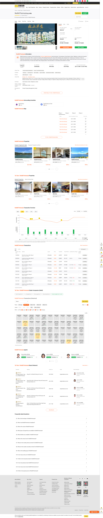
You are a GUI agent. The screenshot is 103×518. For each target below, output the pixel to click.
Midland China (66, 486)
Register (69, 3)
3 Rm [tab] (68, 24)
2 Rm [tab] (64, 24)
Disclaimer (76, 510)
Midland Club (51, 3)
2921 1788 (51, 396)
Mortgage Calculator (42, 489)
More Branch (85, 365)
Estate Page (20, 10)
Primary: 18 (24, 76)
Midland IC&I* (66, 485)
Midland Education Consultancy (69, 493)
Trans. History (78, 13)
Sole (27, 491)
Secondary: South (31, 76)
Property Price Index (55, 482)
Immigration (36, 3)
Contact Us (41, 488)
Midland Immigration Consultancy (67, 492)
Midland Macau (66, 488)
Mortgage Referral (40, 3)
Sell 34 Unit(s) (66, 47)
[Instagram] (82, 479)
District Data (54, 492)
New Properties (29, 482)
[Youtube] (87, 479)
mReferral (65, 498)
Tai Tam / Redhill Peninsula (46, 56)
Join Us (16, 485)
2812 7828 (51, 381)
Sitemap (16, 486)
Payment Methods (42, 494)
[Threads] (80, 479)
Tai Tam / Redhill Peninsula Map (51, 137)
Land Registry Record (55, 488)
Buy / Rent (29, 483)
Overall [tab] (60, 24)
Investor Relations (18, 483)
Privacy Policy (81, 510)
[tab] (62, 113)
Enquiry (40, 486)
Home (16, 10)
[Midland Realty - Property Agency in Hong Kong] (19, 6)
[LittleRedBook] (85, 483)
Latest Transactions (55, 485)
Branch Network (42, 485)
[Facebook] (85, 479)
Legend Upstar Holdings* (68, 483)
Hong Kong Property (67, 496)
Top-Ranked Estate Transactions (55, 490)
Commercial (22, 3)
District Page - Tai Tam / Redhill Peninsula (52, 92)
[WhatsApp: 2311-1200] (80, 3)
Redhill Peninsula (26, 10)
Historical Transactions (55, 486)
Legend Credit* (66, 502)
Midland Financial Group (68, 489)
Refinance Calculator (42, 492)
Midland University (67, 501)
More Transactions (83, 245)
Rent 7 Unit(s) (81, 47)
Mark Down (29, 486)
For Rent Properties (30, 492)
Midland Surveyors (67, 495)
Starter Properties (30, 485)
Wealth (32, 3)
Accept (86, 516)
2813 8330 (51, 374)
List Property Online (42, 482)
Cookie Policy (20, 516)
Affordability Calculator (43, 491)
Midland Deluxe (29, 489)
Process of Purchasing (31, 494)
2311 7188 (51, 403)
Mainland (26, 3)
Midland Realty (66, 482)
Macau (29, 3)
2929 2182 (51, 388)
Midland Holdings (17, 3)
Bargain (28, 488)
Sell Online (95, 511)
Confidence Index (55, 483)
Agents (40, 483)
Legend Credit (46, 3)
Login (65, 3)
